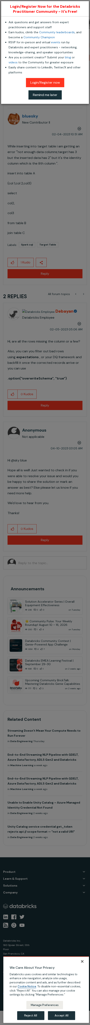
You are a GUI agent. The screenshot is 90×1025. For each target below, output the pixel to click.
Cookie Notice (27, 986)
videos (13, 62)
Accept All (61, 1015)
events (55, 42)
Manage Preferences (45, 1005)
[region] (46, 989)
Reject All (30, 1015)
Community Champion (39, 37)
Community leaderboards (57, 32)
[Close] (82, 961)
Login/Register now (45, 82)
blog (68, 57)
